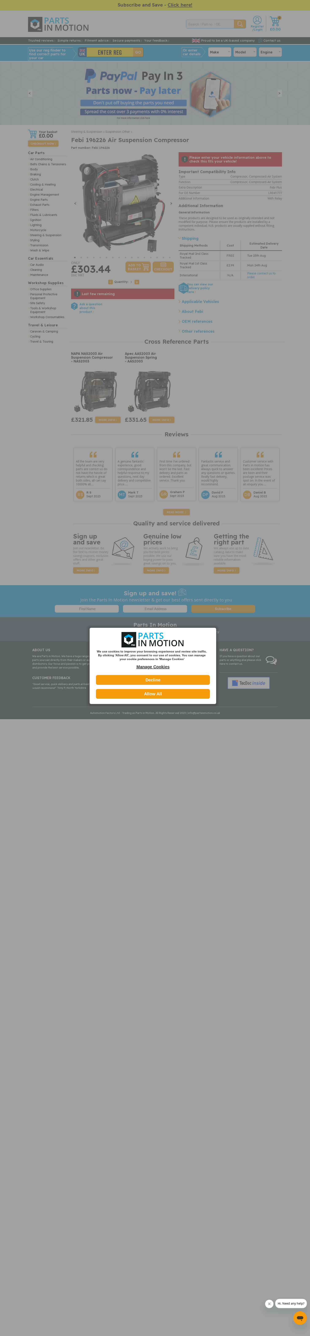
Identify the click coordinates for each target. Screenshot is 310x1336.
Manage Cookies (153, 667)
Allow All (153, 694)
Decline (153, 680)
